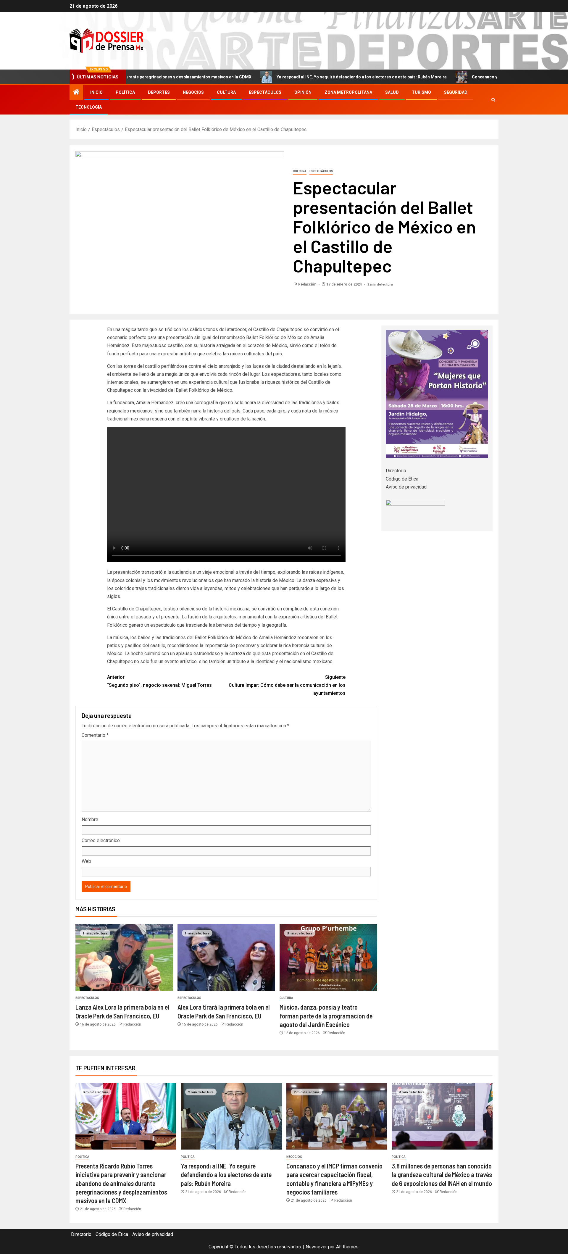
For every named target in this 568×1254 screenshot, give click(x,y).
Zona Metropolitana (348, 92)
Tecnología (88, 107)
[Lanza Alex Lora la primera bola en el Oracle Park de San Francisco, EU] (124, 957)
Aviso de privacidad (406, 487)
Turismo (421, 92)
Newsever (316, 1247)
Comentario (95, 735)
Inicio (96, 92)
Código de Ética (402, 479)
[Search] (493, 100)
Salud (392, 92)
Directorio (396, 470)
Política (125, 92)
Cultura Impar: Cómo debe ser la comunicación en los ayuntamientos (287, 685)
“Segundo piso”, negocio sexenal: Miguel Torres (159, 681)
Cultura (226, 92)
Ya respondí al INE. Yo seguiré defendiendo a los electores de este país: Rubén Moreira (294, 77)
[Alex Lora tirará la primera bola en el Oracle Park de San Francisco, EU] (226, 957)
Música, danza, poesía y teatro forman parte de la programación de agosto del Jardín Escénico (326, 1015)
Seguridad (455, 92)
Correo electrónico (101, 840)
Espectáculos (265, 92)
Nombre (90, 819)
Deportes (159, 92)
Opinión (303, 92)
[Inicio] (76, 92)
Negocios (193, 92)
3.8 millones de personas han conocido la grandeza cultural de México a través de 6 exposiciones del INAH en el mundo (442, 1174)
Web (86, 861)
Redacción (307, 284)
